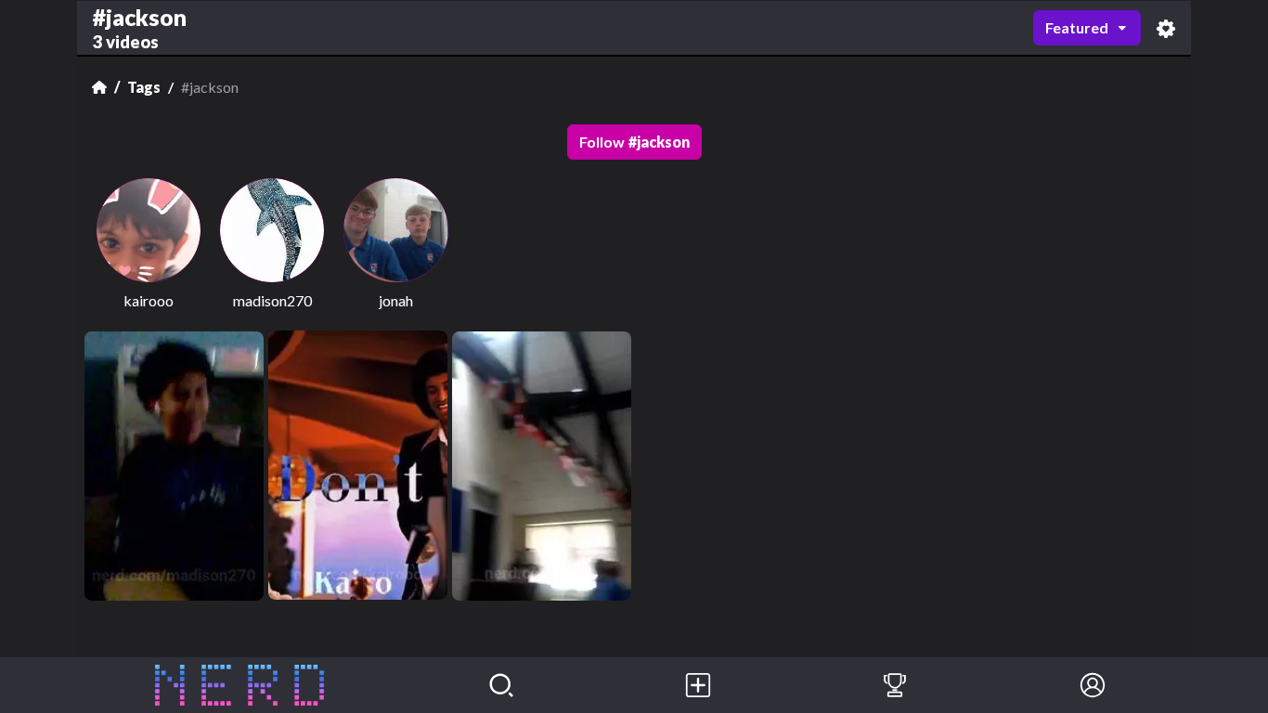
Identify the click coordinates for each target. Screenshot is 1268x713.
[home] (240, 685)
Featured (1076, 27)
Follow (634, 141)
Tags (144, 87)
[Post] (698, 685)
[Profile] (1092, 685)
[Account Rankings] (894, 685)
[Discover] (501, 685)
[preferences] (1166, 28)
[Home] (99, 87)
